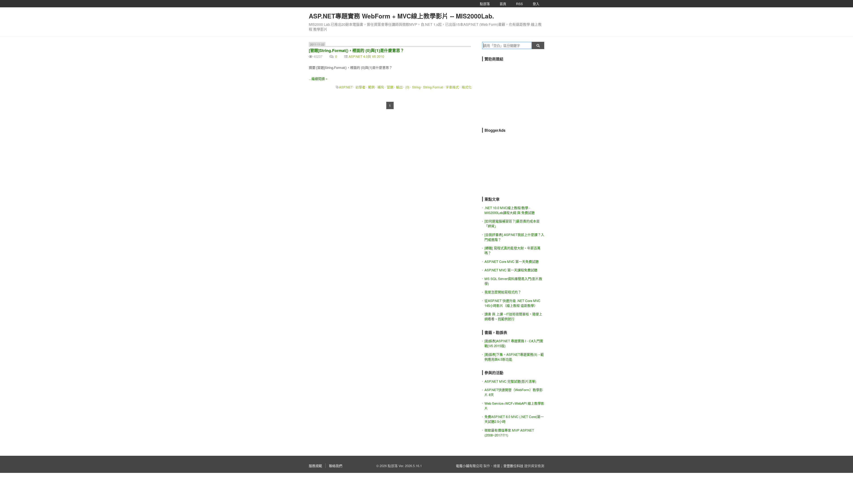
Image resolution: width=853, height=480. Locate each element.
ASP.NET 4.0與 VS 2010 (366, 56)
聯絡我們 (335, 465)
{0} (407, 87)
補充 (380, 87)
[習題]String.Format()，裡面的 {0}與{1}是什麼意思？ (356, 50)
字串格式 (452, 87)
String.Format (433, 87)
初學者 (360, 87)
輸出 (399, 87)
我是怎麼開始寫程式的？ (502, 292)
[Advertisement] (515, 91)
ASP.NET (346, 87)
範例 (371, 87)
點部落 (485, 3)
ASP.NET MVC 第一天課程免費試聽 (510, 270)
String (416, 87)
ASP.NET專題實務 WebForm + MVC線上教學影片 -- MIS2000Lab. (401, 15)
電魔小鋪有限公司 (469, 465)
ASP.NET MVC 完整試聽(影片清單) (510, 381)
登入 (536, 3)
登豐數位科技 (513, 465)
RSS (519, 3)
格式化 (467, 87)
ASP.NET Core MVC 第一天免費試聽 (511, 261)
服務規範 (315, 465)
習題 (390, 87)
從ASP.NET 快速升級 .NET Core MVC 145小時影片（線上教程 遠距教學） (512, 303)
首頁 (503, 3)
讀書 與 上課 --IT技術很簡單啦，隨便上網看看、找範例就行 (513, 316)
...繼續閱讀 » (318, 78)
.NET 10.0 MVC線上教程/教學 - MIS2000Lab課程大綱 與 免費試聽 (509, 210)
